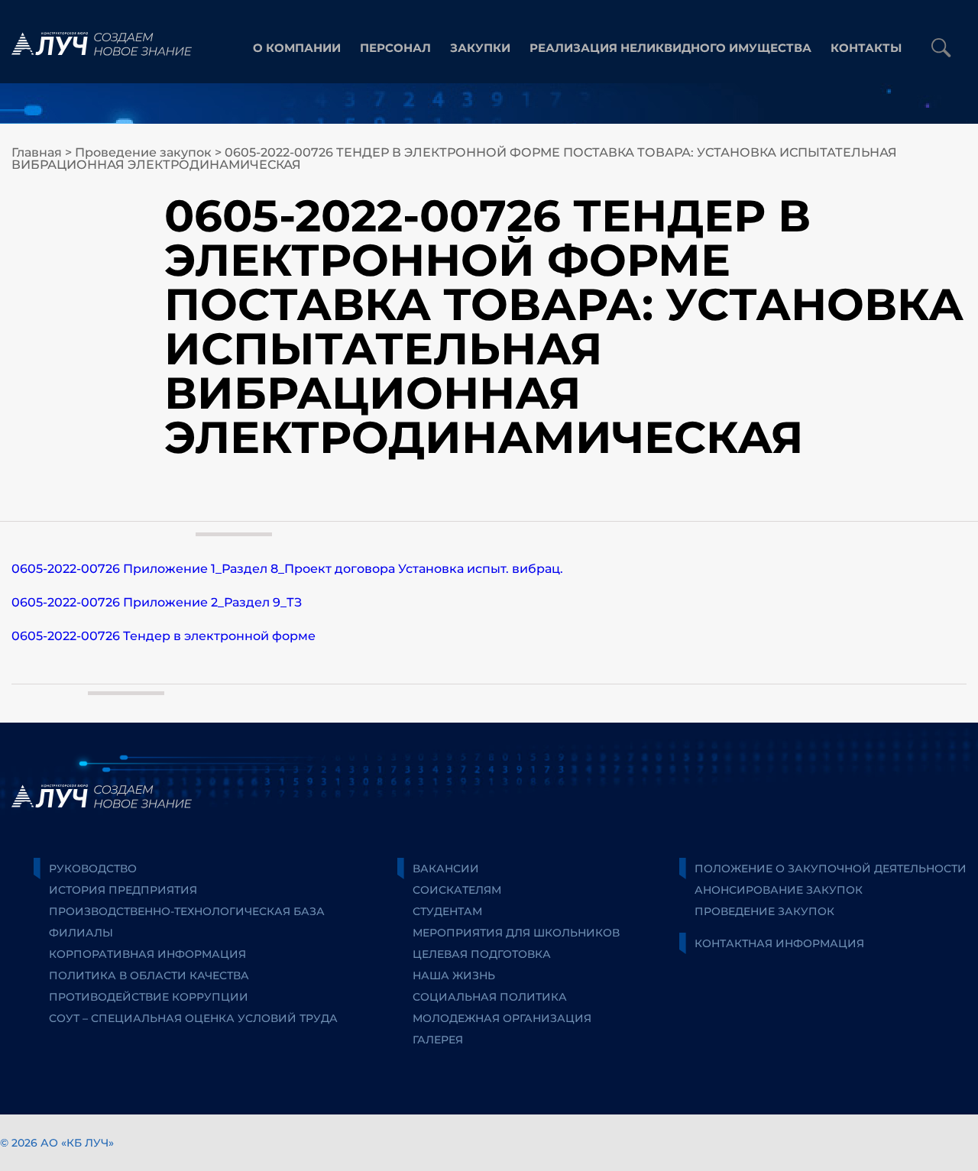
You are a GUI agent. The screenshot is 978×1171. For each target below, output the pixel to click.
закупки (480, 47)
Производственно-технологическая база (187, 911)
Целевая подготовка (482, 954)
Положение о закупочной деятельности (831, 868)
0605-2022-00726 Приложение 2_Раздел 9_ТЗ (156, 602)
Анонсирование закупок (779, 890)
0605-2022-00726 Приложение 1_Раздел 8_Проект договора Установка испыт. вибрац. (287, 568)
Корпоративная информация (147, 954)
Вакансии (446, 868)
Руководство (93, 868)
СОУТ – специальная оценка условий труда (193, 1018)
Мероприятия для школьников (516, 933)
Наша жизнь (454, 975)
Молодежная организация (502, 1018)
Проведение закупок (143, 152)
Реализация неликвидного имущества (670, 47)
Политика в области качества (149, 975)
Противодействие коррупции (148, 997)
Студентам (447, 911)
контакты (866, 47)
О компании (297, 47)
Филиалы (81, 933)
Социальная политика (490, 997)
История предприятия (123, 890)
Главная (36, 152)
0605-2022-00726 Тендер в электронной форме (163, 636)
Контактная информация (779, 943)
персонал (395, 47)
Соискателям (457, 890)
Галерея (438, 1039)
